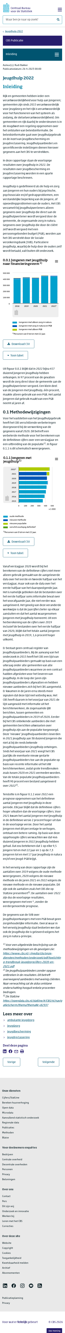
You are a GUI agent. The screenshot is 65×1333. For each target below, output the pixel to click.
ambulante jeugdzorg (20, 1020)
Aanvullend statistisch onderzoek (20, 1118)
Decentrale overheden (14, 1164)
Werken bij (8, 1216)
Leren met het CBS (12, 1221)
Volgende (50, 1062)
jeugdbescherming (19, 1031)
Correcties (7, 1226)
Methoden (8, 1133)
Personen (7, 1169)
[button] (32, 55)
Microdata (7, 1113)
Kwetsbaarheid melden (15, 1263)
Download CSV (21, 344)
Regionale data (10, 1123)
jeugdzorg (13, 1026)
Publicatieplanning (12, 1298)
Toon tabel (16, 355)
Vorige (13, 1062)
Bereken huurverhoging (15, 1103)
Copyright (7, 1248)
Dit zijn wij (8, 1206)
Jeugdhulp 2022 (14, 31)
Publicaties (8, 1128)
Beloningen (8, 1179)
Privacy (6, 1174)
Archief (6, 1268)
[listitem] (5, 1051)
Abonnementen (11, 1273)
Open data (8, 1108)
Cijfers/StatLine (10, 1098)
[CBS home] (17, 7)
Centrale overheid (12, 1159)
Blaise (5, 1138)
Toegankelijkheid (11, 1258)
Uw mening (54, 1331)
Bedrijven (7, 1154)
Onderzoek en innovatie (15, 1211)
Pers (4, 1201)
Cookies (6, 1253)
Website (6, 1243)
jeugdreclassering (18, 1037)
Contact (6, 1196)
